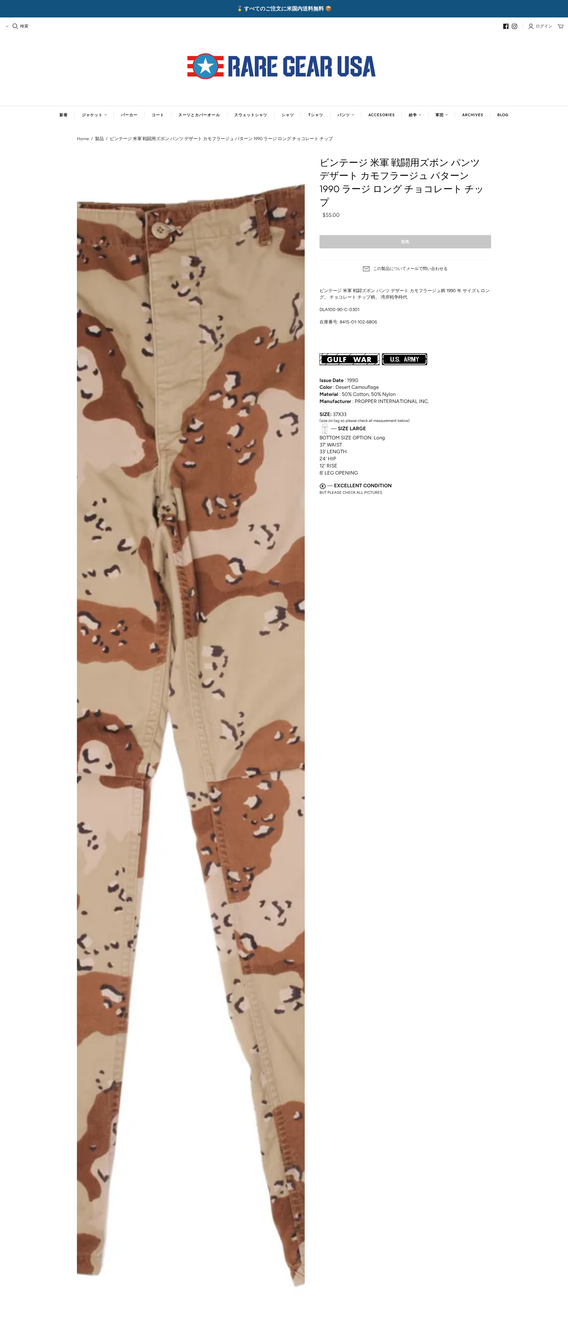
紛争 (413, 114)
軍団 (439, 114)
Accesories (381, 114)
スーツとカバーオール (199, 114)
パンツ (344, 114)
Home (83, 138)
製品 (99, 138)
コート (158, 114)
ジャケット (92, 114)
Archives (472, 114)
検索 (24, 26)
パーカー (129, 114)
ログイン (544, 26)
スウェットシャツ (250, 114)
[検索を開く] (15, 26)
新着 (63, 114)
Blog (503, 114)
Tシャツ (315, 114)
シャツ (288, 114)
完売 (405, 241)
